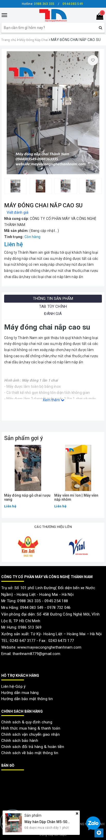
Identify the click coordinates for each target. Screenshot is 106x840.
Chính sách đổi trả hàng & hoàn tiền (32, 746)
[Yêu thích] (93, 60)
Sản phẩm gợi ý (23, 438)
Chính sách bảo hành (19, 740)
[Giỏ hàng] (98, 17)
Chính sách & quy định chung (26, 722)
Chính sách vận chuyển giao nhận (30, 734)
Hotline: (38, 4)
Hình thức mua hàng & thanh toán (30, 728)
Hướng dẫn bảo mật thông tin (27, 698)
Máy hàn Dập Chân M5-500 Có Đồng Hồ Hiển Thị (64, 822)
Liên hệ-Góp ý (13, 686)
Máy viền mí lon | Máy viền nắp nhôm (76, 497)
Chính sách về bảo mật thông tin (29, 753)
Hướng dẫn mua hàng (20, 692)
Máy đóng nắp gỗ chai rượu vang (27, 497)
